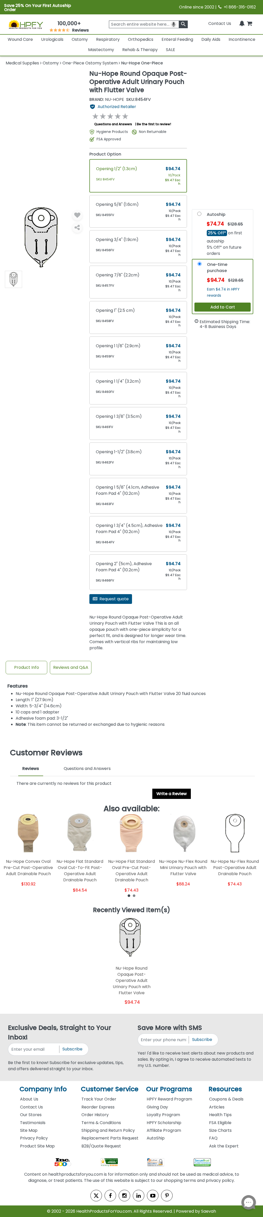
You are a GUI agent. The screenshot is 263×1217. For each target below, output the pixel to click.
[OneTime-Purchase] (200, 265)
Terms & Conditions (101, 1123)
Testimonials (32, 1123)
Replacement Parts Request (109, 1138)
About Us (29, 1099)
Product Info (26, 667)
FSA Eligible (220, 1123)
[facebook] (110, 1195)
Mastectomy (101, 50)
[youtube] (152, 1195)
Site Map (28, 1130)
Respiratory (108, 39)
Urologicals (52, 39)
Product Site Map (37, 1146)
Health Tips (220, 1115)
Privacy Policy (34, 1138)
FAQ (213, 1138)
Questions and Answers (113, 124)
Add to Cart (222, 307)
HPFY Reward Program (169, 1099)
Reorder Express (98, 1107)
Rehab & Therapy (140, 50)
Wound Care (20, 39)
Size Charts (220, 1130)
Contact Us (219, 23)
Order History (95, 1115)
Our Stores (31, 1115)
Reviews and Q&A (70, 667)
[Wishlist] (77, 215)
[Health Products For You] (25, 24)
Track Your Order (98, 1099)
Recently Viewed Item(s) (131, 910)
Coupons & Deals (226, 1099)
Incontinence (242, 39)
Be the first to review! (154, 124)
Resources (225, 1089)
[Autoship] (199, 214)
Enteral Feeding (177, 39)
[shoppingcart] (249, 23)
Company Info (43, 1089)
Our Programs (169, 1089)
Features (17, 686)
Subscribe (72, 1049)
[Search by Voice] (174, 24)
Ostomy (80, 39)
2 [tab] (134, 895)
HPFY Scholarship (164, 1123)
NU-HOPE (106, 100)
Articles (216, 1107)
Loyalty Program (163, 1115)
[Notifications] (242, 23)
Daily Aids (210, 39)
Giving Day (157, 1107)
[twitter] (96, 1195)
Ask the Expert (224, 1146)
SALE (170, 50)
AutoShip (156, 1138)
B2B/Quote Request (101, 1146)
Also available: (132, 809)
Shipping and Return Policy (108, 1130)
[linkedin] (138, 1195)
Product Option (105, 154)
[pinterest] (167, 1195)
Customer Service (109, 1089)
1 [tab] (129, 895)
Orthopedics (140, 39)
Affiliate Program (164, 1130)
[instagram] (124, 1195)
